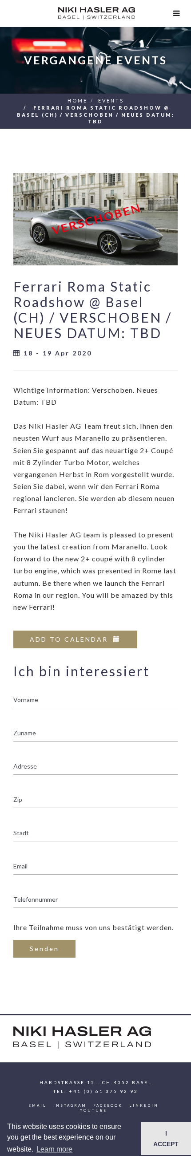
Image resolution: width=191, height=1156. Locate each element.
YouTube (93, 1110)
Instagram (70, 1105)
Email (37, 1105)
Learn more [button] (54, 1149)
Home (78, 100)
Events (111, 100)
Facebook (108, 1105)
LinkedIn (144, 1105)
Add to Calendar (71, 639)
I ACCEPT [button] (166, 1139)
